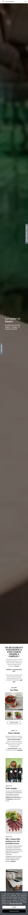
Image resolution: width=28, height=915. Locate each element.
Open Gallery (14, 722)
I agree (14, 907)
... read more (19, 750)
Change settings (14, 911)
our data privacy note (15, 903)
